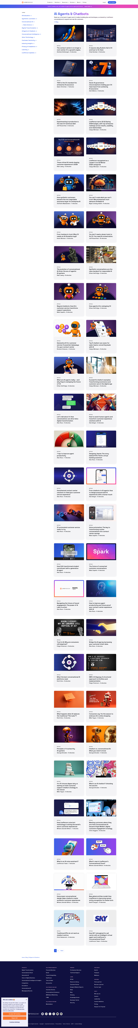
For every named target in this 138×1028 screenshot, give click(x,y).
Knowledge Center (75, 997)
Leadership (97, 999)
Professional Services (75, 970)
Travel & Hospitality (51, 975)
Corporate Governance (49, 1023)
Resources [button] (64, 2)
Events (96, 970)
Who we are (97, 993)
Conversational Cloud (27, 972)
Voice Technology (27, 37)
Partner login (97, 987)
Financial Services (50, 970)
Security (72, 1002)
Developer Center (74, 1000)
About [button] (78, 2)
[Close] (26, 999)
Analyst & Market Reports (76, 987)
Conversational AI (27, 22)
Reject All (14, 1018)
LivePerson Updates (28, 53)
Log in (104, 2)
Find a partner (98, 982)
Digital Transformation (29, 28)
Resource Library (74, 982)
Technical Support (75, 972)
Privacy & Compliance (29, 46)
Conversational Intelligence (30, 34)
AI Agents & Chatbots (28, 31)
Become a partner (99, 984)
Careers (96, 996)
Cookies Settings (78, 1023)
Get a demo (112, 2)
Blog (56, 22)
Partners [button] (72, 2)
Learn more (87, 6)
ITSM (47, 997)
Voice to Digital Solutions (28, 978)
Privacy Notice (58, 1023)
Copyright (41, 1023)
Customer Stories (74, 984)
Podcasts (96, 972)
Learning (24, 49)
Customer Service (50, 989)
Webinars (96, 975)
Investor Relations (99, 1001)
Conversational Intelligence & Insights (31, 980)
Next (61, 950)
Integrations (25, 983)
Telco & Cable (49, 980)
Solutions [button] (57, 2)
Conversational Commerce (52, 992)
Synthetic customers (28, 18)
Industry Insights (27, 43)
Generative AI (25, 975)
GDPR (72, 1023)
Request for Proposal (99, 1006)
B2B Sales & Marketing (51, 995)
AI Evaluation (26, 15)
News (71, 989)
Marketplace (49, 1004)
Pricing (84, 2)
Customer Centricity (28, 40)
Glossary (72, 995)
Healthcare (49, 978)
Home (23, 957)
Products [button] (49, 2)
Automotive (49, 983)
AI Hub (71, 979)
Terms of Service (66, 1023)
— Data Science (27, 25)
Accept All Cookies (14, 1014)
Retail (47, 972)
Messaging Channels (27, 990)
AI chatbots (25, 985)
